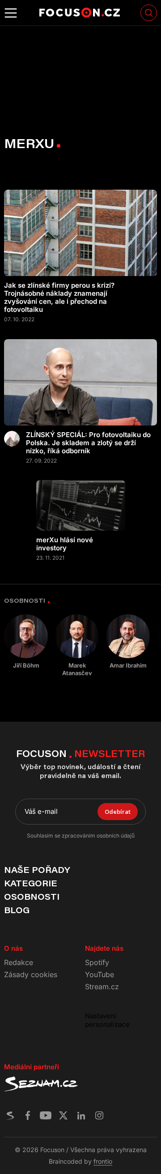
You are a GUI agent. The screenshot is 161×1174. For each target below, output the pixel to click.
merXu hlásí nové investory (64, 544)
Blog (17, 910)
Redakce (18, 962)
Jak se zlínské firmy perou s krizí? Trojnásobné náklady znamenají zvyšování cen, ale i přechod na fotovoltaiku (59, 297)
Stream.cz (102, 986)
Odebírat (118, 812)
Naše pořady (37, 869)
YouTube (99, 974)
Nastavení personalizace (107, 1020)
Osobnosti (31, 896)
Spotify (97, 962)
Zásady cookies (30, 974)
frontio (102, 1161)
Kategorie (30, 883)
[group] (26, 641)
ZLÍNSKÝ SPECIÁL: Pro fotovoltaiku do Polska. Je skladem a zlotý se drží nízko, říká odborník (88, 443)
